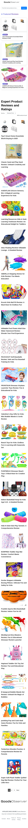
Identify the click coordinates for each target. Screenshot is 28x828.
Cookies (24, 818)
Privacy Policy (19, 818)
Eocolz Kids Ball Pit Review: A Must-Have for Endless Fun (12, 303)
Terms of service (13, 818)
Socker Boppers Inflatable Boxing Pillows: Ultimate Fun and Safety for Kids (14, 582)
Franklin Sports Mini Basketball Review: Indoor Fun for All (13, 610)
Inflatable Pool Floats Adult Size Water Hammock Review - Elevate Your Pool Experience (13, 330)
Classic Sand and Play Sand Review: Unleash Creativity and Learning (13, 164)
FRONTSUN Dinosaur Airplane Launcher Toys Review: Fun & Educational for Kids (13, 388)
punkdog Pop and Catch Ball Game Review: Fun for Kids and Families (13, 723)
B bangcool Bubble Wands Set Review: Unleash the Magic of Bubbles (12, 694)
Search (24, 8)
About (8, 818)
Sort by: (3, 113)
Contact (4, 818)
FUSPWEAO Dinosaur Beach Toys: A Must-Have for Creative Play (13, 473)
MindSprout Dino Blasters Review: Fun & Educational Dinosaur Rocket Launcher (11, 637)
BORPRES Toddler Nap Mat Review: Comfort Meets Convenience (11, 554)
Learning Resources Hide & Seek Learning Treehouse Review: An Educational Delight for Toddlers (14, 221)
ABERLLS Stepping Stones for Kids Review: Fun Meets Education (13, 276)
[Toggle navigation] (6, 5)
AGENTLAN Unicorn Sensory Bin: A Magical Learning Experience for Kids (12, 193)
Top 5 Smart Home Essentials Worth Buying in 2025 (12, 137)
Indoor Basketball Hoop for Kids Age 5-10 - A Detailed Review (13, 501)
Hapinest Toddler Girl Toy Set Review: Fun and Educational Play (12, 666)
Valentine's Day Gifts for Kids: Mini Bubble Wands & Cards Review (12, 416)
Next (18, 790)
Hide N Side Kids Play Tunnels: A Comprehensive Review (13, 527)
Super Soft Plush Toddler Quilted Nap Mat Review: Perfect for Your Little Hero (14, 780)
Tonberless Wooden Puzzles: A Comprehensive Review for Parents (13, 751)
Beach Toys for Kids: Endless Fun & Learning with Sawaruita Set (13, 445)
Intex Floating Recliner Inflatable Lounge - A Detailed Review (13, 249)
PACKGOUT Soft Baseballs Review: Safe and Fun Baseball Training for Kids (13, 359)
